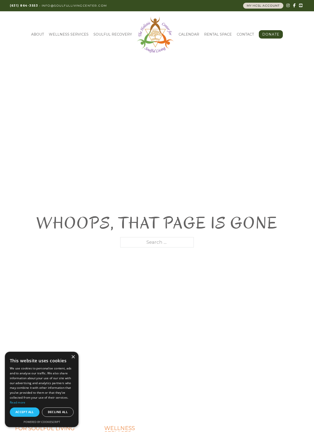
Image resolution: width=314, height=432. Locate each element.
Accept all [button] (24, 412)
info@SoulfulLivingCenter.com (74, 5)
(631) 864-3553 (24, 5)
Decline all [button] (58, 412)
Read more (18, 402)
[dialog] (41, 389)
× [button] (73, 357)
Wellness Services (69, 34)
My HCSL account (263, 5)
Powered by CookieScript (42, 422)
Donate (270, 34)
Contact (245, 34)
